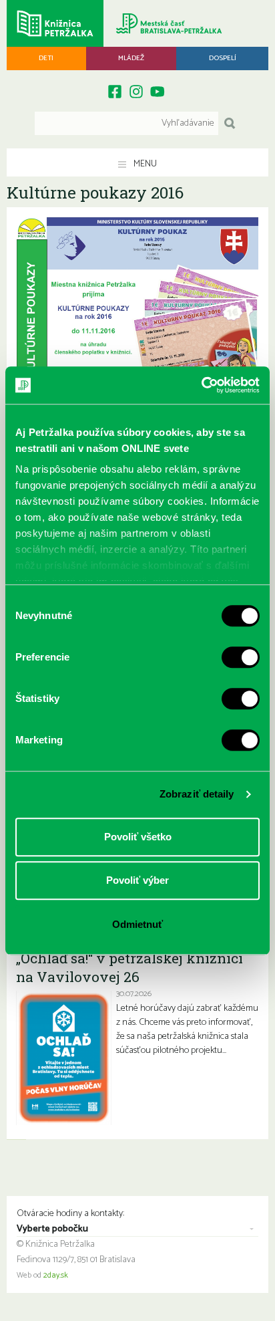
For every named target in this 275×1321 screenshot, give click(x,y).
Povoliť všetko (138, 836)
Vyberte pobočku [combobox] (52, 1229)
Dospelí (222, 58)
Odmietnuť (137, 924)
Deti (46, 58)
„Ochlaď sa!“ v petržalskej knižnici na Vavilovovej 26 (129, 967)
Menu (144, 164)
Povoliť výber (137, 880)
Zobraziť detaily (197, 794)
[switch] (241, 657)
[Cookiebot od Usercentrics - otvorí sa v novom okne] (201, 385)
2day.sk (55, 1275)
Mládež (131, 58)
